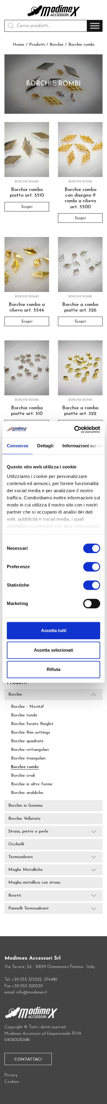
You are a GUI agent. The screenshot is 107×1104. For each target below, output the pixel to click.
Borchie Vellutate (24, 818)
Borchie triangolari (28, 758)
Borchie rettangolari (30, 750)
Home (18, 44)
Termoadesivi (20, 857)
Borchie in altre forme (32, 784)
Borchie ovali (23, 775)
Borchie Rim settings (30, 732)
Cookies (11, 1082)
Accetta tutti (53, 630)
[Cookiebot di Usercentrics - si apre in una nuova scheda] (75, 429)
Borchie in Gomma (25, 806)
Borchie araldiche (27, 793)
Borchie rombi (25, 767)
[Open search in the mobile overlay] (45, 26)
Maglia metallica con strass (34, 883)
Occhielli (16, 844)
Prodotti (37, 44)
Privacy (11, 1075)
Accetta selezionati (53, 650)
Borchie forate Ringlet (32, 724)
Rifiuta (53, 669)
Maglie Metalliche (25, 870)
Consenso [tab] (17, 445)
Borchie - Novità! (27, 707)
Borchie (57, 44)
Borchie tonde (24, 715)
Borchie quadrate (27, 741)
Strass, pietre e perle (28, 831)
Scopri (26, 207)
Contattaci (28, 1059)
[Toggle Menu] (95, 26)
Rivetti (14, 895)
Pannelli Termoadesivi (28, 908)
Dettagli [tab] (45, 445)
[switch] (91, 569)
